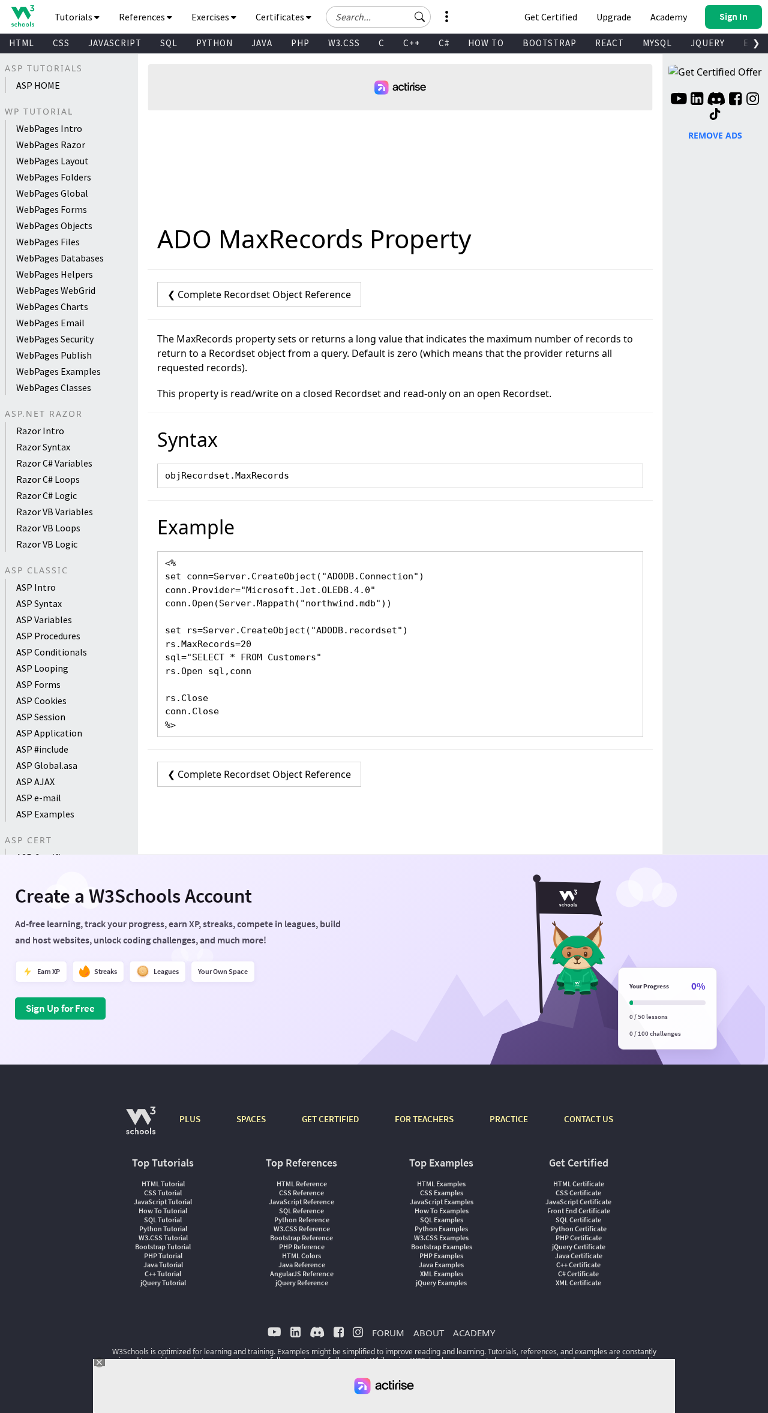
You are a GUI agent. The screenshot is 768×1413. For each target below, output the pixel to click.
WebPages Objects (54, 226)
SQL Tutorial (163, 1219)
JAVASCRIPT (115, 43)
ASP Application (49, 733)
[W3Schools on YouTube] (678, 100)
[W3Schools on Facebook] (735, 100)
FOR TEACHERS (424, 1119)
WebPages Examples (58, 371)
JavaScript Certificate (578, 1201)
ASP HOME (38, 85)
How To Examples (442, 1210)
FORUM (388, 1333)
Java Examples (441, 1264)
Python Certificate (579, 1228)
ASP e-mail (38, 798)
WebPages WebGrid (55, 290)
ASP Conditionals (51, 652)
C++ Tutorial (163, 1273)
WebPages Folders (53, 177)
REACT (609, 43)
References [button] (143, 17)
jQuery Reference (301, 1282)
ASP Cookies (41, 700)
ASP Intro (36, 587)
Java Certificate (578, 1255)
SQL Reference (301, 1210)
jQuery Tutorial (163, 1282)
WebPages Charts (52, 306)
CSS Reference (301, 1192)
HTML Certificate (578, 1183)
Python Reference (301, 1219)
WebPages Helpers (54, 274)
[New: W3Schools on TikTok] (715, 114)
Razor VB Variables (54, 512)
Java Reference (301, 1264)
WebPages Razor (50, 145)
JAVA (261, 43)
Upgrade (613, 17)
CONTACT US (588, 1119)
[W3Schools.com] (140, 1126)
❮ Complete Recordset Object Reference (259, 294)
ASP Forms (38, 684)
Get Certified (550, 17)
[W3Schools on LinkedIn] (696, 100)
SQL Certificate (578, 1219)
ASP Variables (44, 620)
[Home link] (22, 16)
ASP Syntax (39, 603)
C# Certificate (578, 1273)
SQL (169, 43)
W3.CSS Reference (302, 1228)
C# (444, 43)
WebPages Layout (52, 161)
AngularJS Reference (302, 1273)
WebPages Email (50, 323)
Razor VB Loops (48, 528)
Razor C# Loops (48, 479)
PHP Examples (441, 1255)
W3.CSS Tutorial (163, 1237)
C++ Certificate (578, 1264)
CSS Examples (441, 1192)
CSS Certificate (578, 1192)
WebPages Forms (51, 209)
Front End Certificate (578, 1210)
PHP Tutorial (163, 1255)
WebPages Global (52, 193)
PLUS (189, 1119)
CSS (61, 43)
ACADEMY (474, 1333)
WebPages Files (48, 242)
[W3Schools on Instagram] (752, 100)
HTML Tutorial (163, 1183)
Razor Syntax (43, 447)
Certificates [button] (281, 17)
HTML (21, 43)
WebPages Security (55, 339)
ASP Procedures (48, 636)
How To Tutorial (163, 1210)
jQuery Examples (441, 1282)
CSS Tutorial (163, 1192)
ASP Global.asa (46, 765)
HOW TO (486, 43)
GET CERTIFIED (330, 1119)
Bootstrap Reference (301, 1237)
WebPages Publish (54, 355)
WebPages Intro (49, 128)
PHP (300, 43)
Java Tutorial (163, 1264)
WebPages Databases (60, 258)
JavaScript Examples (441, 1201)
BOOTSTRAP (550, 43)
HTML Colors (301, 1255)
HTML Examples (441, 1183)
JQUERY (708, 43)
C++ (411, 43)
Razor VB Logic (46, 544)
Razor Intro (40, 431)
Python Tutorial (163, 1228)
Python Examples (441, 1228)
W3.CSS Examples (441, 1237)
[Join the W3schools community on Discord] (716, 100)
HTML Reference (302, 1183)
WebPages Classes (53, 387)
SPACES (251, 1119)
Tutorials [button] (74, 17)
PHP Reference (302, 1246)
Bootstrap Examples (441, 1246)
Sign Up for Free (60, 1008)
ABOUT (428, 1333)
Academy (668, 17)
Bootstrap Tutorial (163, 1246)
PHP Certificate (579, 1237)
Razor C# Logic (46, 495)
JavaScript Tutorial (163, 1201)
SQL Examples (441, 1219)
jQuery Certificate (578, 1246)
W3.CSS (344, 43)
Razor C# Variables (54, 463)
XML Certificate (578, 1282)
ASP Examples (45, 814)
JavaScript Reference (301, 1201)
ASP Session (40, 717)
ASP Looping (42, 668)
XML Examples (441, 1273)
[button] (420, 17)
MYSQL (657, 43)
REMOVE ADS (715, 135)
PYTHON (214, 43)
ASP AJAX (35, 781)
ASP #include (42, 749)
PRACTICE (509, 1119)
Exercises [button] (211, 17)
